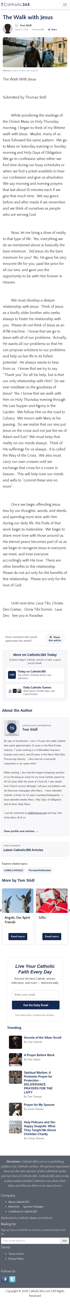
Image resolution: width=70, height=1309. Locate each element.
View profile (38, 29)
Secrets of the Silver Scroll (42, 1037)
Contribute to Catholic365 (22, 1211)
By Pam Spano (32, 1059)
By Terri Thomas (33, 1096)
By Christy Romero (34, 1138)
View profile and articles (21, 831)
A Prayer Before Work (39, 1055)
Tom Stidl (26, 25)
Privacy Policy (16, 1258)
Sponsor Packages (33, 1206)
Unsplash (34, 71)
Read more (18, 936)
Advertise (13, 1206)
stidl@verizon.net (37, 813)
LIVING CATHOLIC (13, 870)
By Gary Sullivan (33, 1042)
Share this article (55, 639)
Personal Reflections (40, 870)
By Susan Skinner (33, 1109)
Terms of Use (16, 1253)
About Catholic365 (18, 1202)
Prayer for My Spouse (39, 1104)
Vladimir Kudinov (18, 71)
